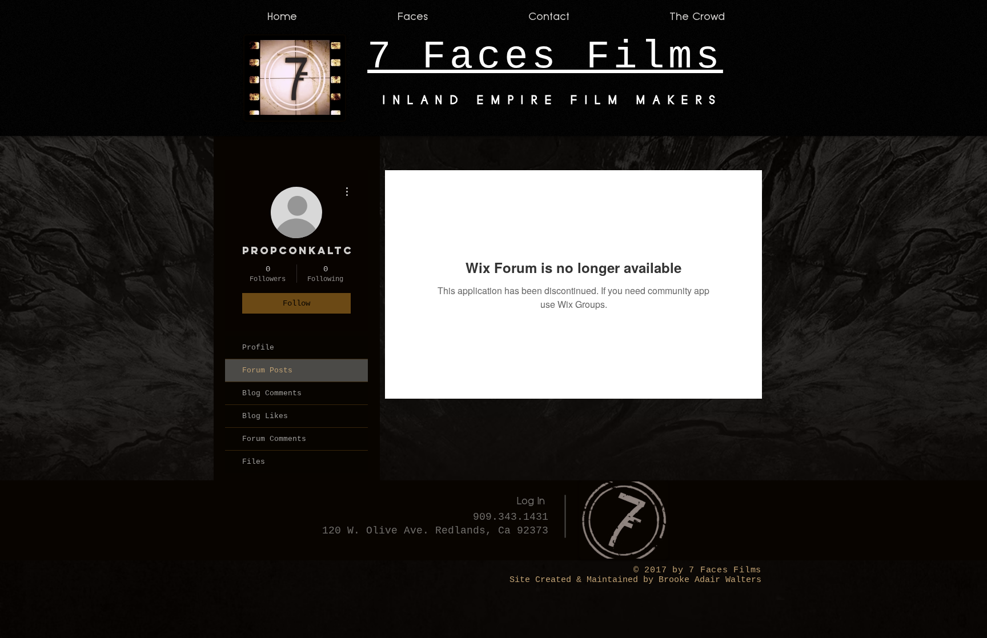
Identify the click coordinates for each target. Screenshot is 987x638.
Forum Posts (267, 370)
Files (253, 462)
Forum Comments (274, 439)
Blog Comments (272, 393)
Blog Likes (265, 416)
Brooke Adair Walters (707, 580)
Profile (258, 347)
